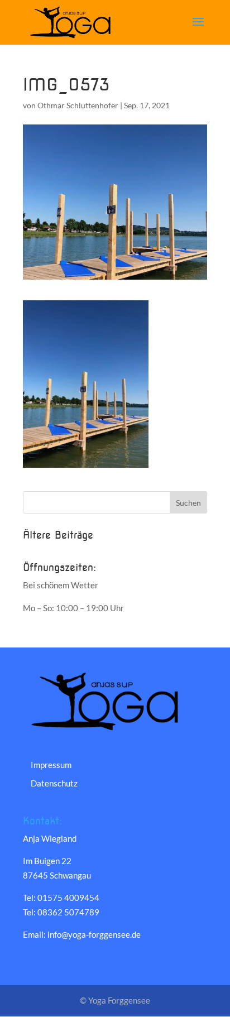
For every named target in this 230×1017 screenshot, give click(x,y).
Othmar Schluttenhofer (77, 105)
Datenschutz (54, 783)
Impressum (51, 765)
